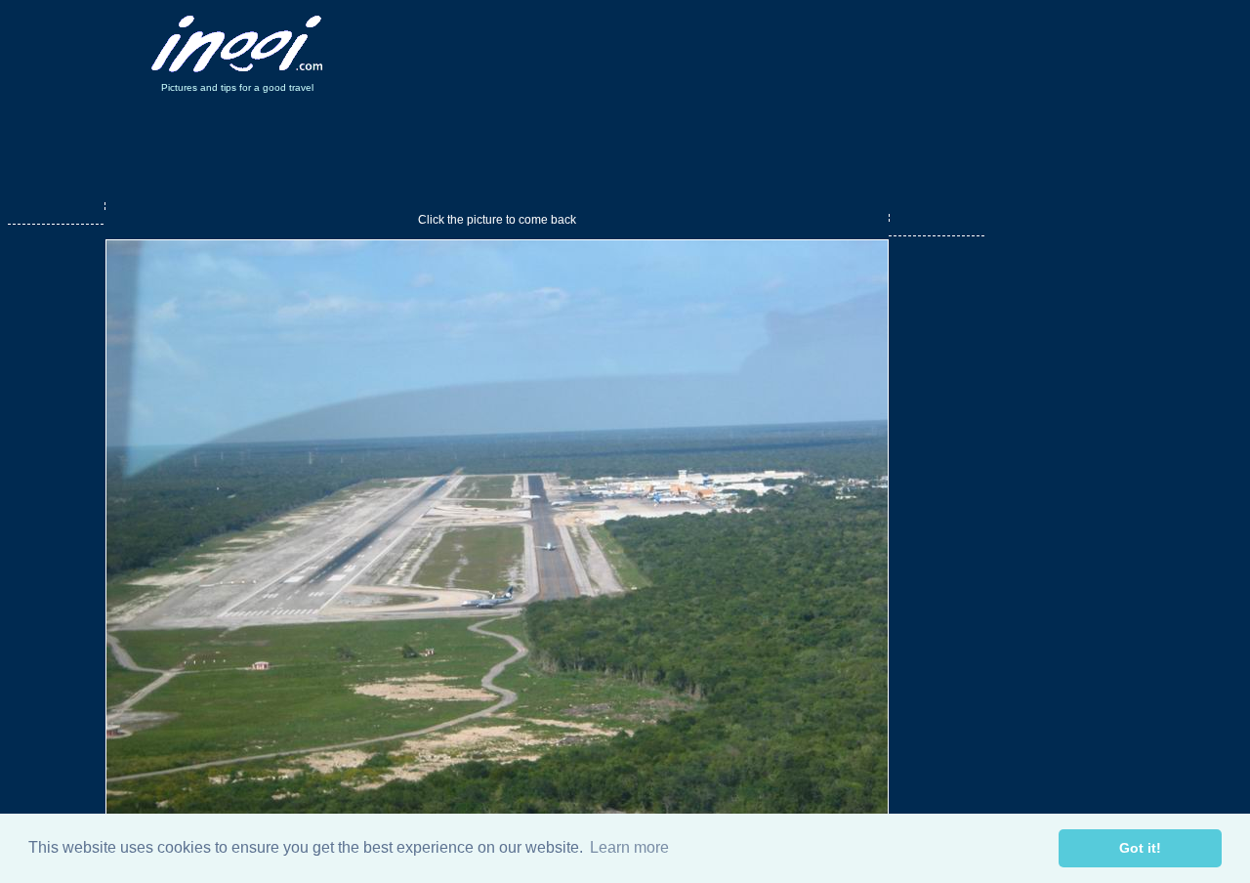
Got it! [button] (1140, 848)
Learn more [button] (629, 847)
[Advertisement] (710, 44)
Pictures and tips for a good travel (237, 87)
